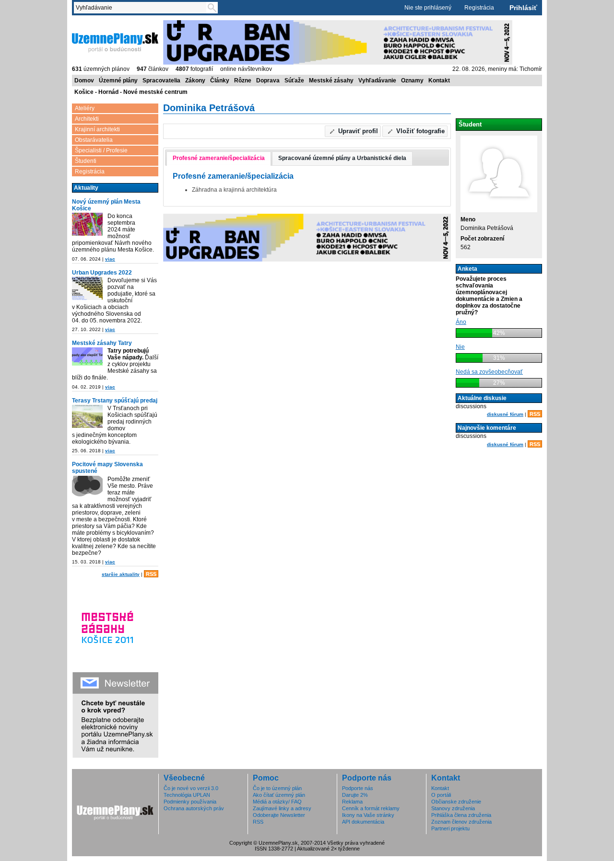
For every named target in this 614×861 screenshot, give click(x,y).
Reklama (352, 801)
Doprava (268, 80)
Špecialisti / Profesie (101, 150)
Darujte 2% (355, 795)
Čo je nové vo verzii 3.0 (191, 788)
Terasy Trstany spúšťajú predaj (114, 400)
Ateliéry (84, 108)
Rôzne (242, 80)
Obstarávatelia (94, 140)
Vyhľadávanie (377, 80)
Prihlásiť (523, 7)
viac (110, 259)
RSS (151, 574)
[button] (353, 131)
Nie (460, 347)
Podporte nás (357, 788)
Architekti (87, 118)
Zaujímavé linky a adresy (282, 808)
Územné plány (118, 80)
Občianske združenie (456, 801)
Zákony (195, 80)
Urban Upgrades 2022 (102, 272)
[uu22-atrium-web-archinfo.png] (87, 289)
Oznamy (412, 80)
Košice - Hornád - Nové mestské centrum (131, 92)
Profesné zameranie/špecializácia (219, 158)
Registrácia (479, 7)
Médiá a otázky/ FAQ (277, 801)
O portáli (441, 795)
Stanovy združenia (453, 808)
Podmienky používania (190, 801)
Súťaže (294, 80)
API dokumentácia (363, 822)
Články (219, 80)
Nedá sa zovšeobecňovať (489, 371)
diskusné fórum (505, 414)
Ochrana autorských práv (194, 808)
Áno (461, 322)
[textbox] (142, 7)
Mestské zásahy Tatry (102, 343)
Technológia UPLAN (187, 795)
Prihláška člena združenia (461, 815)
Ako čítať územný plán (279, 795)
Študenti (85, 161)
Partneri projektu (450, 828)
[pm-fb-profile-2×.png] (87, 488)
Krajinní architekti (97, 129)
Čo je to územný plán (277, 788)
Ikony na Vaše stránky (368, 815)
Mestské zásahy (331, 80)
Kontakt (439, 80)
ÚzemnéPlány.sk (95, 23)
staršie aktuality (121, 574)
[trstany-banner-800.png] (87, 417)
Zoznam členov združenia (461, 822)
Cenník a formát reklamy (371, 808)
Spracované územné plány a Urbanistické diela (342, 158)
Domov (84, 80)
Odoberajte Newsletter (279, 815)
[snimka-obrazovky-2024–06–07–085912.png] (87, 225)
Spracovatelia (161, 80)
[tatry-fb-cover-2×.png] (87, 357)
